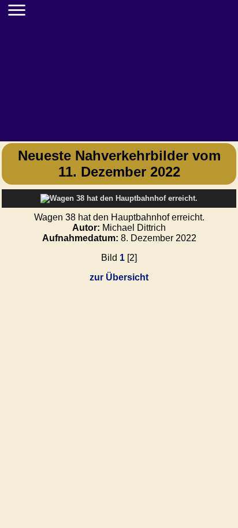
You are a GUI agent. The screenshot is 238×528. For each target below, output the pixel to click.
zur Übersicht (119, 277)
